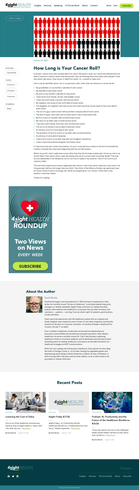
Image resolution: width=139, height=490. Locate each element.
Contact (94, 6)
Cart (115, 6)
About (85, 6)
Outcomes (11, 96)
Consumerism (96, 412)
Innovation (11, 91)
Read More (26, 428)
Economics (11, 85)
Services (47, 6)
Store (108, 6)
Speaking (58, 6)
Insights (37, 6)
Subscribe (126, 6)
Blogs (9, 108)
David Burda (11, 73)
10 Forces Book (72, 6)
